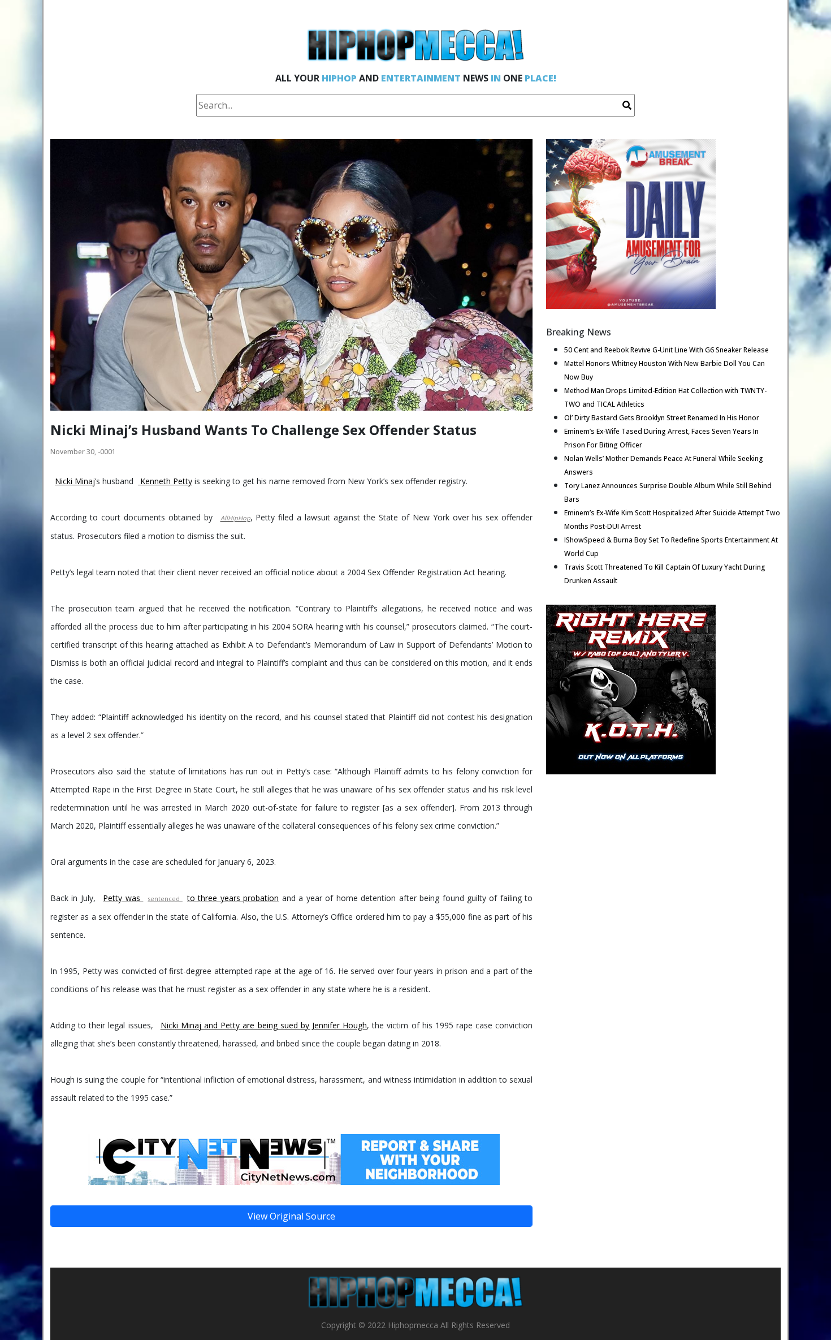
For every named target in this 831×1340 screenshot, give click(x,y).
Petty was (123, 898)
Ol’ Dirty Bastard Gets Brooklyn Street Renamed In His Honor (661, 418)
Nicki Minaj (75, 481)
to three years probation (233, 898)
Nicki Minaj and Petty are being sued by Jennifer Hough (264, 1025)
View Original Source (291, 1216)
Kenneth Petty (165, 481)
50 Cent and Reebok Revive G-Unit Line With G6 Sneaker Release (666, 350)
